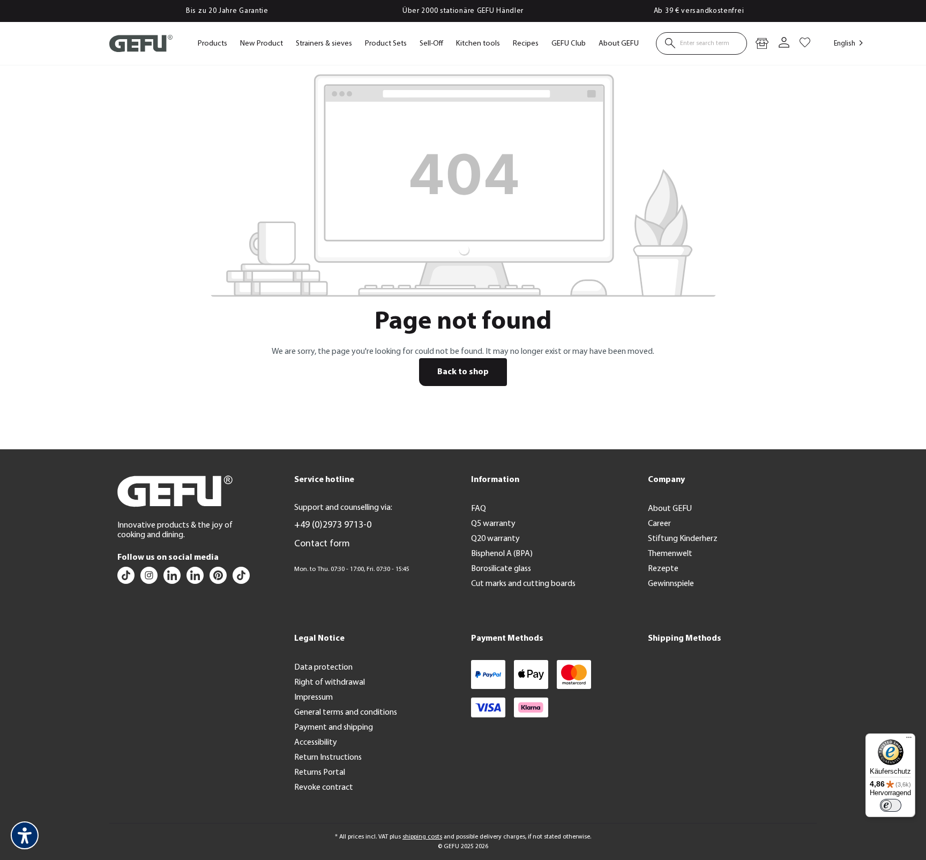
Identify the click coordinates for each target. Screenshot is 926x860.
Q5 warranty (493, 524)
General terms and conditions (345, 712)
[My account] (784, 43)
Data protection (323, 667)
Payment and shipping (333, 727)
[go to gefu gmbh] (219, 578)
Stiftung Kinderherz (683, 539)
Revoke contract (323, 787)
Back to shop (463, 372)
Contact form (322, 544)
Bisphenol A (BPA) (502, 554)
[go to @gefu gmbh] (126, 578)
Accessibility (315, 742)
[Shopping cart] (814, 38)
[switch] (890, 805)
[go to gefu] (149, 578)
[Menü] (908, 739)
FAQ (478, 509)
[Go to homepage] (141, 44)
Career (659, 524)
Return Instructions (328, 757)
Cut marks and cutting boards (523, 584)
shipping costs (422, 837)
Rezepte (663, 569)
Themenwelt (670, 554)
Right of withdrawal (329, 682)
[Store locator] (762, 43)
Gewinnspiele (671, 584)
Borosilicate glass (501, 569)
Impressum (313, 697)
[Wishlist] (804, 43)
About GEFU (670, 509)
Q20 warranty (495, 539)
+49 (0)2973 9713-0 (332, 525)
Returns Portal (319, 772)
